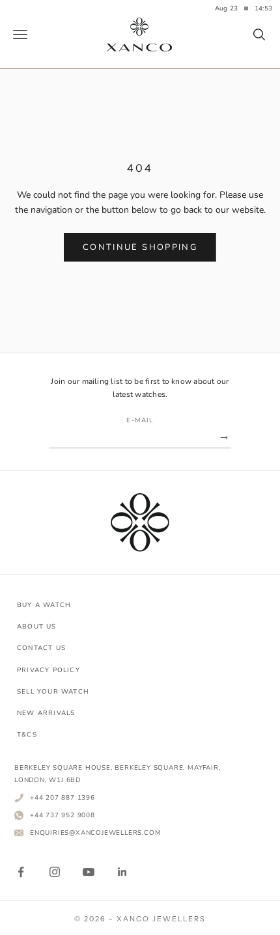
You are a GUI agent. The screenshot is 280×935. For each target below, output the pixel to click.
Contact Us (41, 648)
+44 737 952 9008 (62, 815)
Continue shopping (140, 247)
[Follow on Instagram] (54, 871)
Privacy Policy (48, 670)
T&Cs (27, 734)
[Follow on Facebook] (20, 871)
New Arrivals (46, 713)
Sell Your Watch (53, 691)
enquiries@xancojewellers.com (95, 832)
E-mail (139, 420)
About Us (37, 626)
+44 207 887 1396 (62, 797)
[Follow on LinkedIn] (122, 871)
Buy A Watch (44, 605)
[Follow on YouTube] (88, 871)
